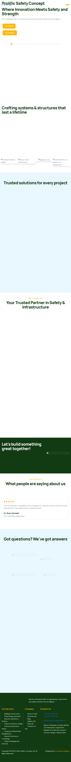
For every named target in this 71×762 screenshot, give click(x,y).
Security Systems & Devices (10, 720)
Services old (31, 716)
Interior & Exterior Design (13, 724)
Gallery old (31, 721)
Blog (29, 719)
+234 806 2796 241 (51, 714)
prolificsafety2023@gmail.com (55, 721)
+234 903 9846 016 (51, 716)
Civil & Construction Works (10, 727)
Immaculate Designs (62, 751)
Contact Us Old (30, 727)
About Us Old (32, 714)
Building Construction (12, 714)
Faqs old (30, 724)
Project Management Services (10, 742)
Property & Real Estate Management (11, 732)
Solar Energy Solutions (12, 716)
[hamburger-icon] (67, 4)
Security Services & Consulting (10, 737)
